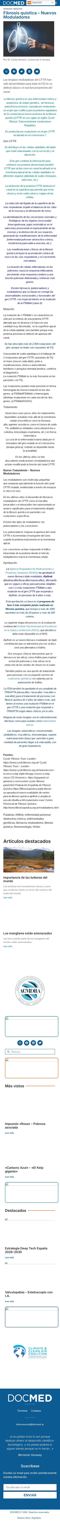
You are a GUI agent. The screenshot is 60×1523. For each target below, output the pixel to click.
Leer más (7, 897)
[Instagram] (20, 1043)
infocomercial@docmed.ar (30, 1424)
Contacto (36, 1410)
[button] (55, 3)
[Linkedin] (33, 1043)
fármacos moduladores (29, 822)
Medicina (17, 9)
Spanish (36, 2)
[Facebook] (26, 1043)
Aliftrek (19, 814)
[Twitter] (40, 1043)
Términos (22, 1410)
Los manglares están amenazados (27, 933)
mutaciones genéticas (20, 678)
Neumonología (22, 826)
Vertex (36, 826)
